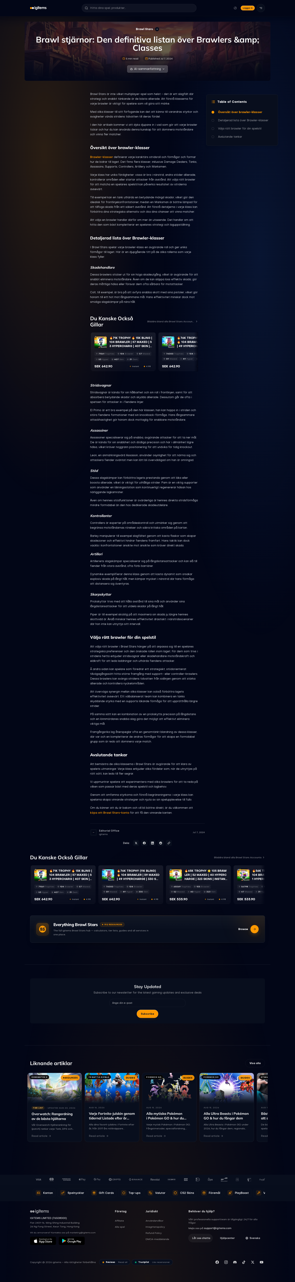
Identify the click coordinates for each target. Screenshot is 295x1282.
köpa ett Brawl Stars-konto (109, 813)
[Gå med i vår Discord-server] (234, 1262)
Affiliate (119, 1220)
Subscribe (147, 1014)
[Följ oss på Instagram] (226, 1262)
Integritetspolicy (155, 1226)
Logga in (248, 7)
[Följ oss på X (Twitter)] (252, 1262)
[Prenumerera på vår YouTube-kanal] (261, 1262)
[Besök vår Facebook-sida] (217, 1262)
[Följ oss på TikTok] (243, 1262)
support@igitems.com (217, 1228)
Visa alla (255, 1063)
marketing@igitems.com (83, 1232)
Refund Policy (154, 1233)
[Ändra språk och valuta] (235, 8)
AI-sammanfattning (147, 69)
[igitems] (38, 8)
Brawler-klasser (101, 157)
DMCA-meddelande (157, 1239)
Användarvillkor (154, 1220)
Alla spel (120, 1226)
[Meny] (261, 8)
